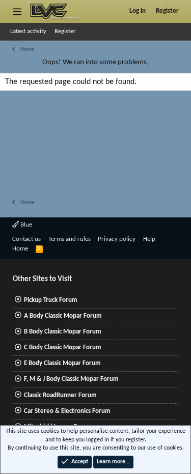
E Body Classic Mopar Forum (62, 363)
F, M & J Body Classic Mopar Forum (71, 379)
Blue (25, 224)
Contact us (26, 239)
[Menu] (17, 11)
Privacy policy (116, 239)
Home (20, 248)
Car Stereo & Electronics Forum (67, 411)
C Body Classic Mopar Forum (62, 347)
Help (149, 239)
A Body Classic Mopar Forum (63, 316)
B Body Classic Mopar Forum (62, 331)
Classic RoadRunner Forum (60, 395)
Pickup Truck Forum (50, 300)
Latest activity (28, 31)
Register (65, 31)
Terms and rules (69, 239)
